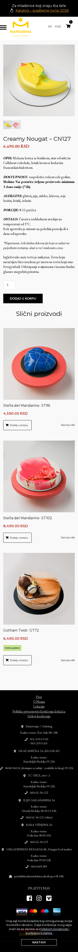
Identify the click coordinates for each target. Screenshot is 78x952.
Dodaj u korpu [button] (19, 425)
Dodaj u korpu (23, 298)
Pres (39, 697)
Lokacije (39, 706)
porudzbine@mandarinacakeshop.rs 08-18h (39, 876)
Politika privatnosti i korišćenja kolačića (39, 711)
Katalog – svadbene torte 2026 (42, 10)
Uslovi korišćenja (39, 716)
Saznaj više (68, 424)
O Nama (39, 701)
